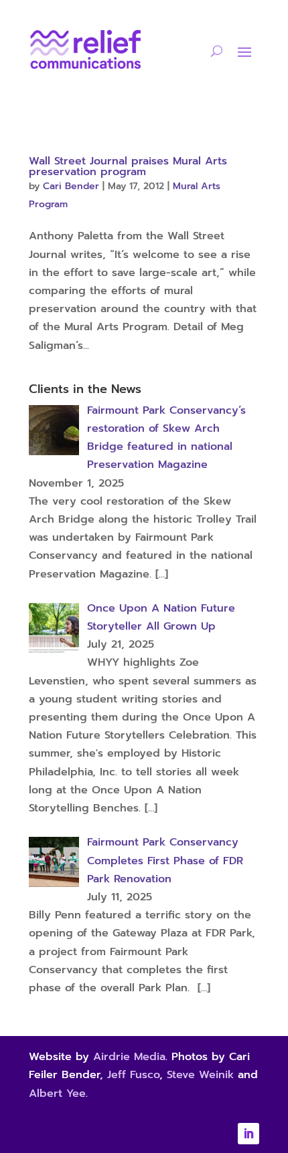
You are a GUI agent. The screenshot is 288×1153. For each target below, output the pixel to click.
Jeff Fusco (133, 1075)
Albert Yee (57, 1093)
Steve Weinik (200, 1075)
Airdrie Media (129, 1057)
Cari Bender (71, 186)
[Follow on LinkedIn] (248, 1133)
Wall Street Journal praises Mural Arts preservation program (128, 166)
